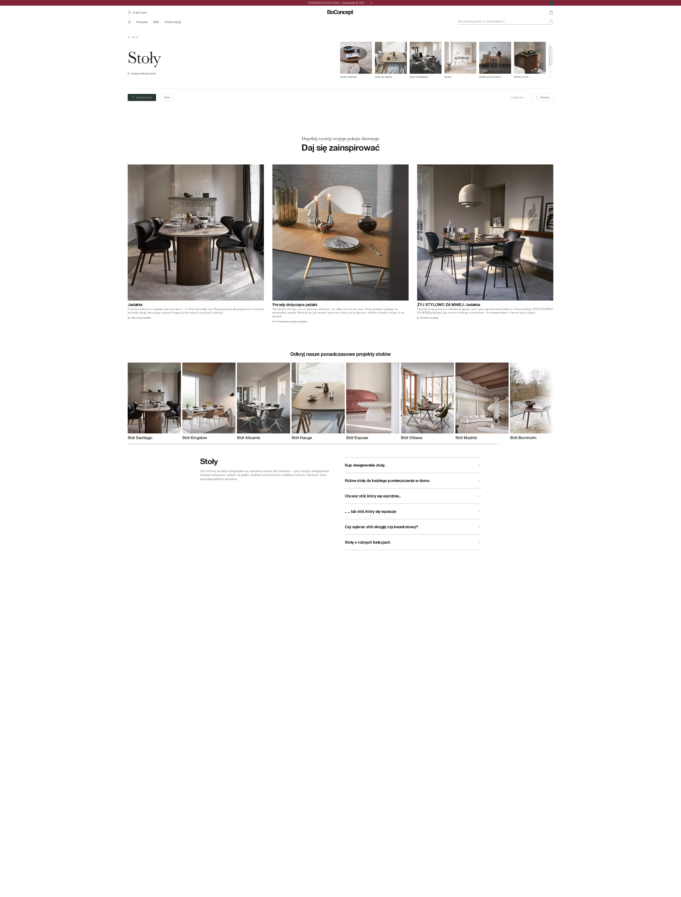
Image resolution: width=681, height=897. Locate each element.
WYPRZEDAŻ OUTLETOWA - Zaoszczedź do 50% (336, 2)
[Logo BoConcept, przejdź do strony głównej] (340, 12)
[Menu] (129, 22)
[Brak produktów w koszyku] (551, 12)
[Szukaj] (551, 21)
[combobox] (505, 21)
